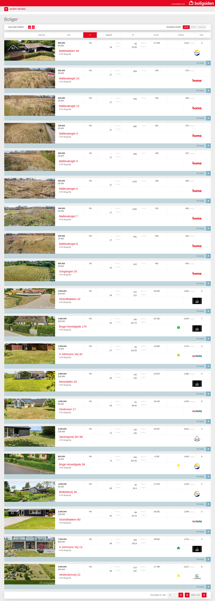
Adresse (41, 35)
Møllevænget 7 (68, 216)
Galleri (201, 27)
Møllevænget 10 (69, 78)
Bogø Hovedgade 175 (73, 326)
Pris (69, 35)
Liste (186, 27)
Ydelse (181, 35)
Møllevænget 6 (68, 188)
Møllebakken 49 (69, 50)
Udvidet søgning (17, 9)
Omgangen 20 (68, 271)
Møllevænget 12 (69, 106)
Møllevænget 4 (68, 161)
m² (133, 35)
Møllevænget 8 (68, 243)
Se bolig (200, 63)
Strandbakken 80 (69, 519)
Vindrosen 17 (67, 409)
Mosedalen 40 (68, 381)
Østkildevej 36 (68, 492)
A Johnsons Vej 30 (70, 354)
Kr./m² (156, 35)
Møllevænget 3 (68, 133)
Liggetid (108, 35)
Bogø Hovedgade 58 (72, 464)
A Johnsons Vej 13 (70, 547)
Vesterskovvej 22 (69, 574)
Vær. (202, 35)
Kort (193, 27)
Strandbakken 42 (69, 299)
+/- (90, 35)
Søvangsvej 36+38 (71, 436)
